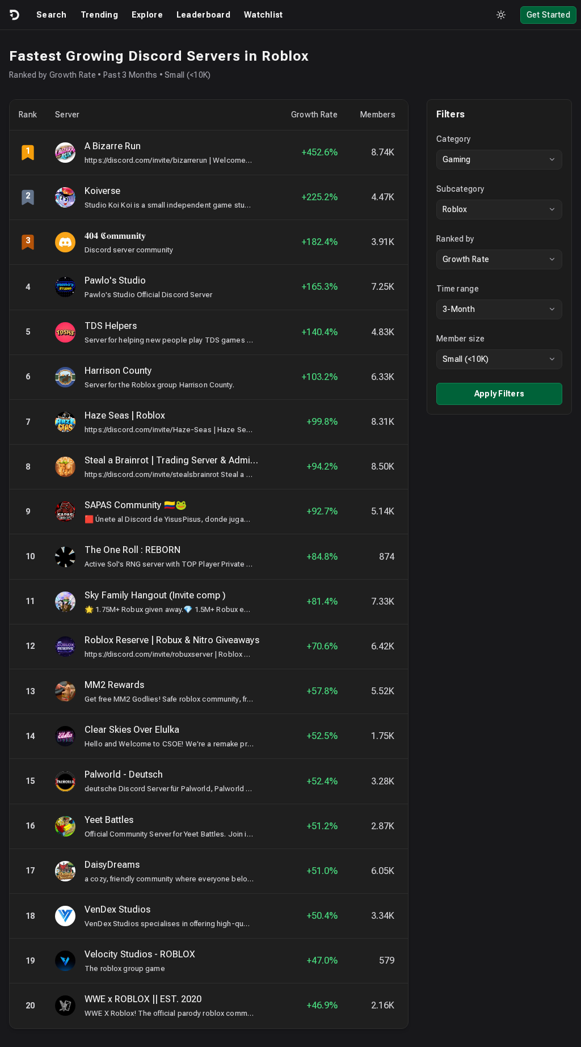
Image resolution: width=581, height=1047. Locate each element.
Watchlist (263, 14)
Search (51, 14)
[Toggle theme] (501, 15)
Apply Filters (499, 393)
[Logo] (14, 15)
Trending (99, 14)
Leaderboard (203, 14)
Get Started (548, 14)
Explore (147, 14)
